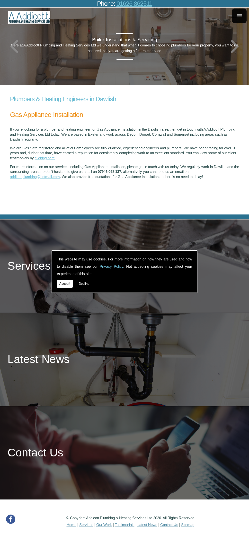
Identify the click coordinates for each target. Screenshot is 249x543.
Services (86, 525)
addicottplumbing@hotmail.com (35, 177)
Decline (84, 283)
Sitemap (187, 525)
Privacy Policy (111, 266)
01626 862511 (134, 3)
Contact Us (169, 525)
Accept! (64, 283)
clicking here (45, 158)
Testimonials (124, 525)
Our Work (104, 525)
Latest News (147, 525)
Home (71, 525)
